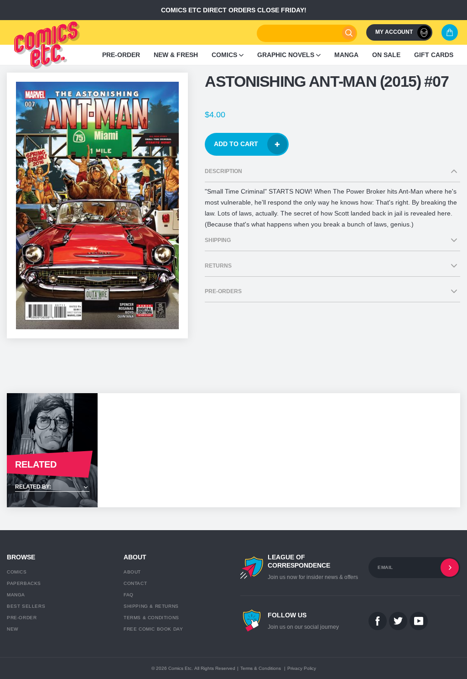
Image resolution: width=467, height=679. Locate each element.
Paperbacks (24, 583)
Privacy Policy (301, 668)
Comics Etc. (180, 668)
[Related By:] (52, 487)
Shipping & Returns (151, 606)
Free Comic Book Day (153, 629)
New (12, 629)
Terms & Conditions (151, 617)
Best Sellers (26, 606)
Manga (16, 594)
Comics (17, 571)
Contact (135, 583)
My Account (394, 32)
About (132, 571)
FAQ (129, 594)
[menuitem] (121, 55)
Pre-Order (21, 617)
